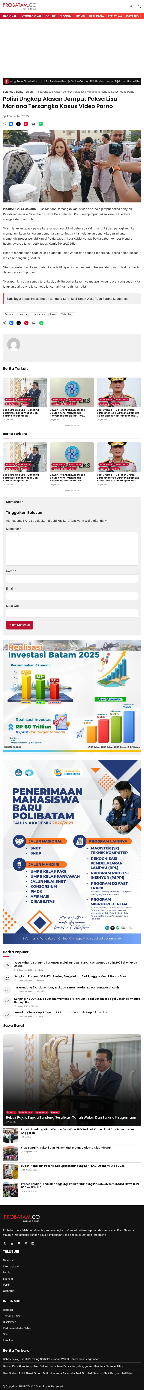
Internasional (31, 16)
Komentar (13, 529)
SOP (5, 1334)
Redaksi (8, 1309)
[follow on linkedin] (33, 1243)
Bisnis (80, 16)
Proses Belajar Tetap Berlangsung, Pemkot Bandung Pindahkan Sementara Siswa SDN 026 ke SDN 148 (80, 1185)
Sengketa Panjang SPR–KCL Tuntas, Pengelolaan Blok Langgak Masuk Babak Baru (70, 976)
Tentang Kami (11, 1315)
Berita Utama (11, 404)
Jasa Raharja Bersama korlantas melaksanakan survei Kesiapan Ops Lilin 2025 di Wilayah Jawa (75, 964)
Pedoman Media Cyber (17, 1328)
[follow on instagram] (12, 1243)
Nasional (9, 16)
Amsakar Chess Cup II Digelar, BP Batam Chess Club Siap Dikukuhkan (61, 1012)
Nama (11, 571)
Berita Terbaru (25, 91)
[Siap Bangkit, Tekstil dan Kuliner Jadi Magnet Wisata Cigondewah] (10, 1158)
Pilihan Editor (69, 404)
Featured (9, 314)
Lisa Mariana (38, 314)
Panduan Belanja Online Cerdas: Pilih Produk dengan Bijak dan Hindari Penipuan (60, 81)
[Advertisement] (72, 49)
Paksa (53, 314)
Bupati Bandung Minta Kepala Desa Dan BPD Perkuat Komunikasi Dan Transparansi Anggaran (78, 1131)
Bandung (10, 399)
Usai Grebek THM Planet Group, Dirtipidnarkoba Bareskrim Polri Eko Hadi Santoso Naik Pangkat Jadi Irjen (118, 414)
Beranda (8, 91)
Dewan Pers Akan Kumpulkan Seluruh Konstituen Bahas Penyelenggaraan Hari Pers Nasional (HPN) (67, 414)
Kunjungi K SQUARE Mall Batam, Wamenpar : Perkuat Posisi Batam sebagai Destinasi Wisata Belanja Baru (77, 1000)
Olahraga (96, 16)
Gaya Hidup (134, 16)
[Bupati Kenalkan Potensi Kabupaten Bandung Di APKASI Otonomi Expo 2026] (10, 1176)
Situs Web (13, 606)
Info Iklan (8, 1340)
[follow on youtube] (19, 1243)
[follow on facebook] (5, 1243)
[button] (132, 6)
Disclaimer (9, 1321)
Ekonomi (66, 16)
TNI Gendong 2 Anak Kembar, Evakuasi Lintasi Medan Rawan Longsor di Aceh (66, 987)
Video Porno (67, 314)
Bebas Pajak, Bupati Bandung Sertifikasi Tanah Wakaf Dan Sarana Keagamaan (75, 298)
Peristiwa (115, 16)
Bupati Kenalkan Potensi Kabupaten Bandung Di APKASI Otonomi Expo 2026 (73, 1166)
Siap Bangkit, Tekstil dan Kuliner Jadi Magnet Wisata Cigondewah (66, 1147)
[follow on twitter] (26, 1243)
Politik (51, 16)
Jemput (23, 314)
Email (11, 588)
